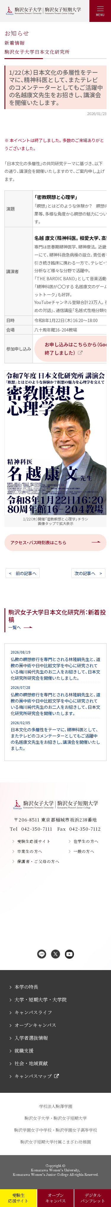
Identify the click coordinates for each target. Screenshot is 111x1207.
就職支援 (24, 1050)
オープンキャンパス (35, 1025)
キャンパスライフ (33, 1012)
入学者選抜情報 (31, 1037)
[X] (55, 955)
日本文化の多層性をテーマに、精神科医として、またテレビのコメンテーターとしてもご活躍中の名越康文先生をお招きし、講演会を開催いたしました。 (55, 735)
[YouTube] (69, 955)
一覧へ (14, 627)
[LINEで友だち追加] (41, 955)
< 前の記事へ (22, 573)
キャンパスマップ (33, 1076)
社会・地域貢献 (31, 1063)
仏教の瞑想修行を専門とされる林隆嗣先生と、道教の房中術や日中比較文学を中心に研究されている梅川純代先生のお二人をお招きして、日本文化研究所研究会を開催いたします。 (55, 700)
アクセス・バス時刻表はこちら (38, 542)
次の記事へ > (88, 573)
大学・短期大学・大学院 (41, 999)
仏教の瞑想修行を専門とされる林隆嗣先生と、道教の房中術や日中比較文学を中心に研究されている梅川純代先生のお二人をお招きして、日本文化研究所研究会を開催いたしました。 (55, 665)
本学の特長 (26, 986)
